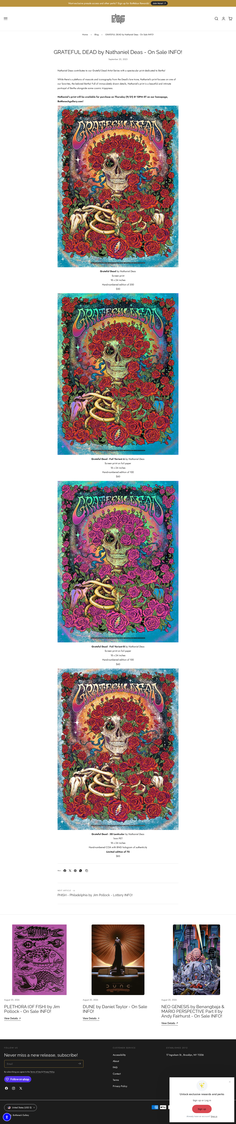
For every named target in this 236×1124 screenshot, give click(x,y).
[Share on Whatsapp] (80, 870)
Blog (97, 34)
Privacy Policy (48, 1071)
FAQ (115, 1067)
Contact (117, 1073)
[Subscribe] (79, 1063)
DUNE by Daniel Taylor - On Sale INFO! (115, 1009)
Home (85, 34)
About (116, 1061)
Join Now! (158, 3)
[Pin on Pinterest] (75, 870)
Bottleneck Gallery (21, 1115)
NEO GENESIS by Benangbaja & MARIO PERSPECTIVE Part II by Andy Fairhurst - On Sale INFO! (192, 1011)
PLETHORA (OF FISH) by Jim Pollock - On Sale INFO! (32, 1009)
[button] (6, 19)
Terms (116, 1080)
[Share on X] (70, 870)
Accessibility (119, 1055)
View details (11, 1018)
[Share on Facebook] (65, 870)
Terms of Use (35, 1071)
